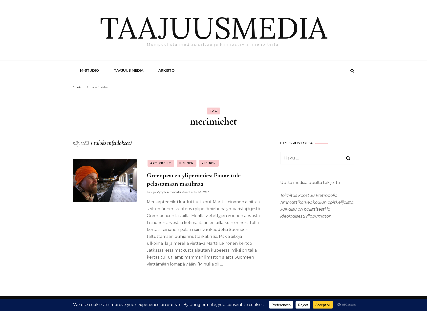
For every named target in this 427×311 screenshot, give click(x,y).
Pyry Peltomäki (169, 192)
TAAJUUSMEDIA (213, 28)
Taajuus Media (128, 70)
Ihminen (186, 163)
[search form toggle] (352, 71)
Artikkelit (160, 163)
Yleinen (209, 163)
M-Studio (89, 70)
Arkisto (166, 70)
